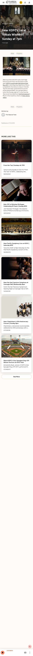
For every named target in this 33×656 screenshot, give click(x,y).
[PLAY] (2, 652)
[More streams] (25, 652)
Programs (19, 53)
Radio (12, 53)
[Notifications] (25, 2)
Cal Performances (24, 94)
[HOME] (11, 2)
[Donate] (21, 2)
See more (16, 377)
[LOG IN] (29, 2)
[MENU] (3, 2)
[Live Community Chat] (30, 646)
